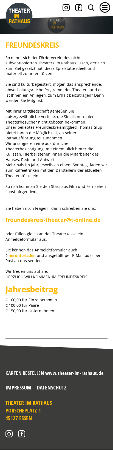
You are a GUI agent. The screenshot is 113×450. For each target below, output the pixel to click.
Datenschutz (52, 387)
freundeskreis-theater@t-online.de (53, 219)
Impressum (18, 387)
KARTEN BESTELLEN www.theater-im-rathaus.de (54, 373)
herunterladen (23, 255)
